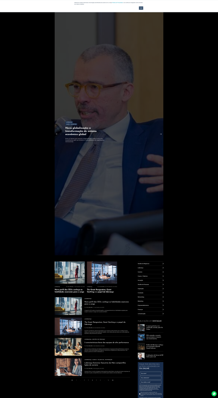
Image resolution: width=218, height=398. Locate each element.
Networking (141, 297)
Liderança (57, 286)
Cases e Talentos (98, 359)
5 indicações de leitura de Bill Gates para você (154, 356)
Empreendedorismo (143, 305)
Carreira (140, 272)
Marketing (140, 301)
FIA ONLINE (70, 286)
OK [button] (141, 8)
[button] (57, 134)
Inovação (140, 280)
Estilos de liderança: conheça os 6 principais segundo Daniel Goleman (154, 346)
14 (108, 380)
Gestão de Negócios (143, 263)
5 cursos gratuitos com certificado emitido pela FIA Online (154, 327)
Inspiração (108, 359)
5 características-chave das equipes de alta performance (106, 342)
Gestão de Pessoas (98, 339)
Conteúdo (140, 293)
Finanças (140, 309)
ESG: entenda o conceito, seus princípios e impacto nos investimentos (153, 337)
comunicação (141, 313)
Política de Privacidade (117, 2)
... (80, 380)
